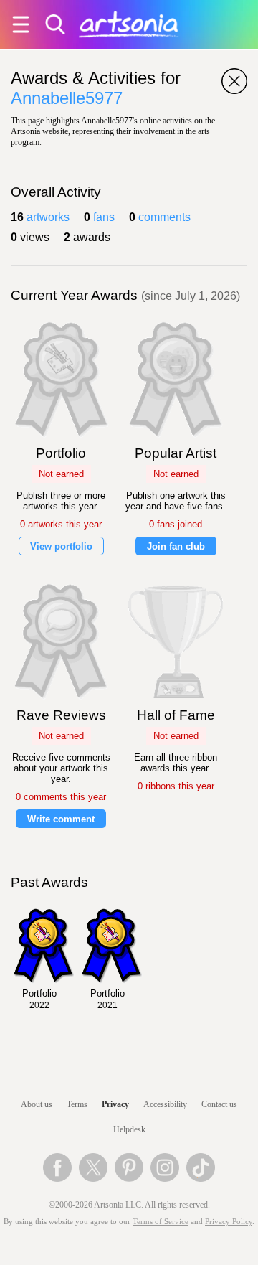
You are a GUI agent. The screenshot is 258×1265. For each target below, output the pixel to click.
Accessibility (165, 1104)
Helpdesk (129, 1129)
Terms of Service (160, 1222)
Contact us (219, 1104)
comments (164, 217)
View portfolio (61, 546)
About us (36, 1104)
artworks (48, 217)
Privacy (115, 1104)
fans (104, 217)
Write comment (61, 819)
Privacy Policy (228, 1222)
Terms (77, 1104)
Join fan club (176, 546)
